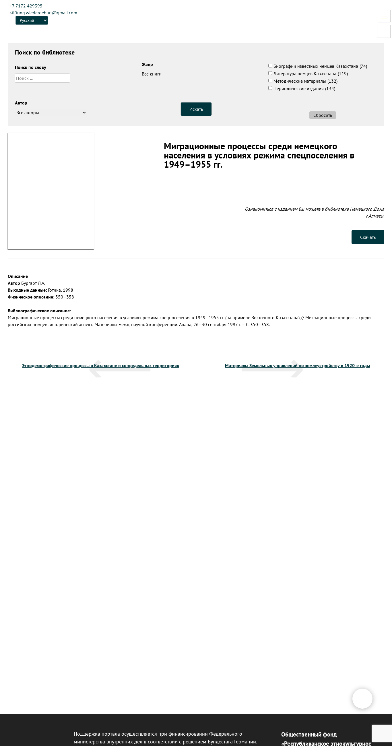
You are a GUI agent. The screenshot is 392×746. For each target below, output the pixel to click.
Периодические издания (304, 88)
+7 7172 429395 (26, 6)
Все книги (152, 73)
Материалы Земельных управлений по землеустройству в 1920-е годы (297, 365)
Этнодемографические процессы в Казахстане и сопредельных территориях (100, 365)
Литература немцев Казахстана (310, 73)
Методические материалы (305, 81)
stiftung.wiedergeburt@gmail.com (43, 12)
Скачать (368, 237)
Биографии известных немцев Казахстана (320, 66)
